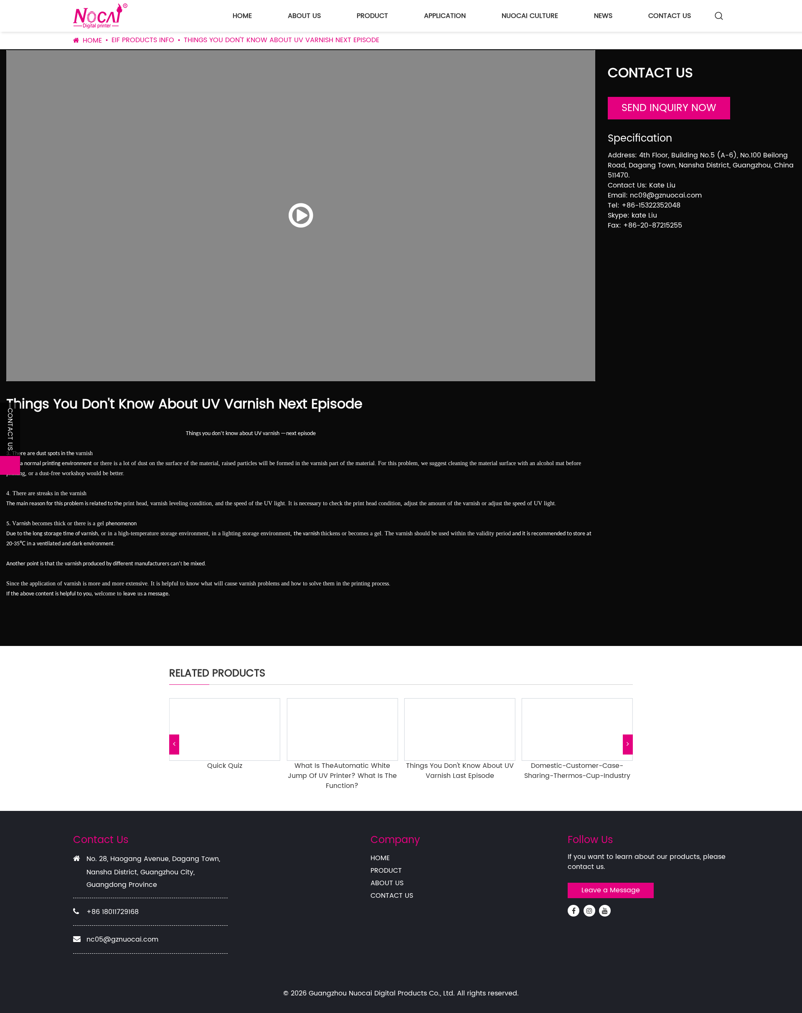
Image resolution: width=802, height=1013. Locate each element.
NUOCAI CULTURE (530, 15)
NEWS (603, 15)
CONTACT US (669, 15)
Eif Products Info (143, 40)
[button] (174, 744)
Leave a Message (610, 890)
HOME (242, 15)
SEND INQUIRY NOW (669, 108)
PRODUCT (372, 15)
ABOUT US (304, 15)
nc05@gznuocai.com (122, 939)
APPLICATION (445, 15)
